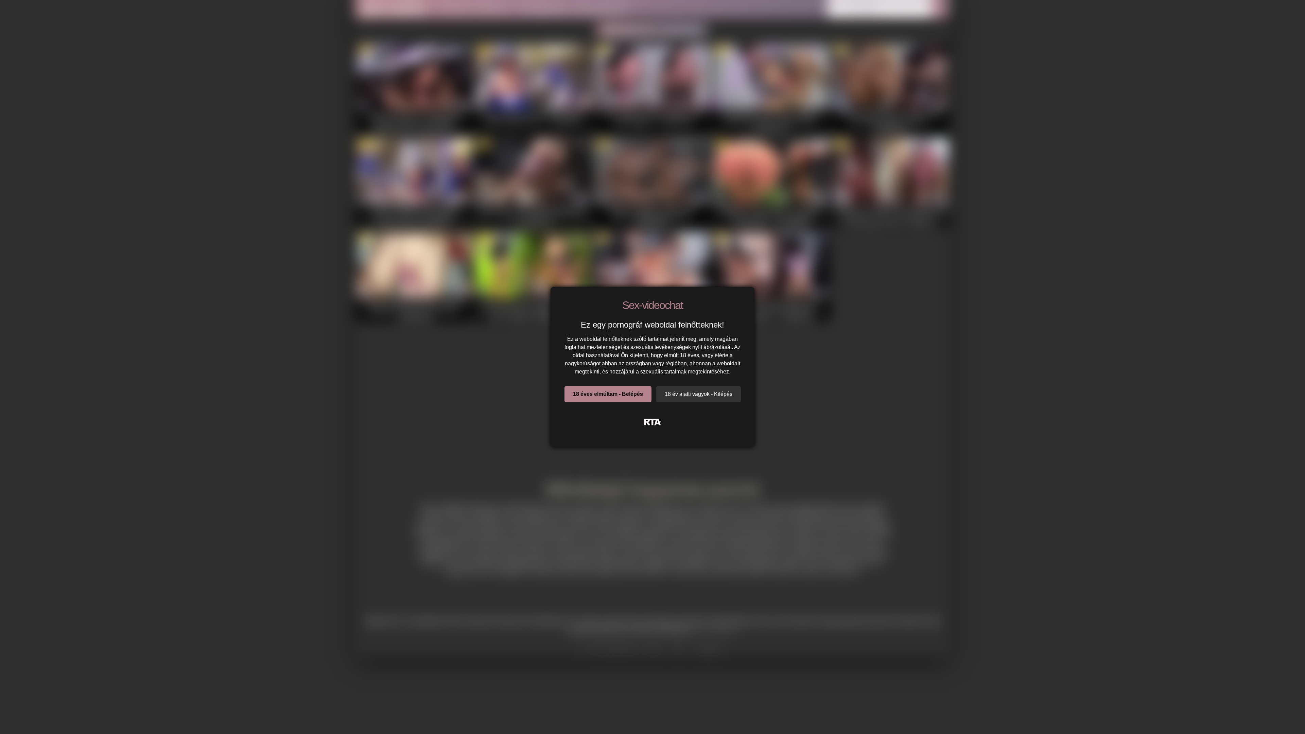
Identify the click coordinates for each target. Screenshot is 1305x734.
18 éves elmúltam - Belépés (608, 394)
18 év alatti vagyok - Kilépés (698, 394)
